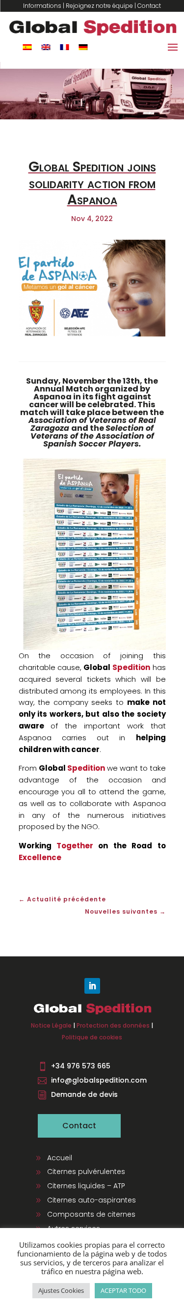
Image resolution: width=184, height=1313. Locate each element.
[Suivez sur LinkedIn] (92, 986)
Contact (149, 5)
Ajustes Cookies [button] (61, 1290)
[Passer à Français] (64, 47)
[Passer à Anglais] (45, 47)
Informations (42, 5)
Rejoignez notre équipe (99, 5)
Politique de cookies (92, 1037)
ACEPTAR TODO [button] (123, 1290)
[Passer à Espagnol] (27, 47)
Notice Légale (51, 1025)
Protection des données (113, 1025)
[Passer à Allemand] (83, 47)
